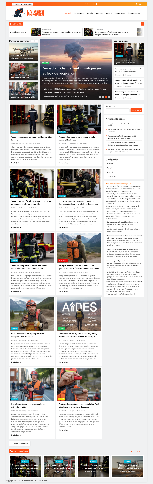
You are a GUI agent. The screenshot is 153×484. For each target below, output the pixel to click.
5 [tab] (142, 451)
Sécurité (109, 13)
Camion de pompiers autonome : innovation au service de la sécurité (68, 71)
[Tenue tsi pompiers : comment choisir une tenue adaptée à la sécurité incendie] (32, 248)
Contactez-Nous (134, 13)
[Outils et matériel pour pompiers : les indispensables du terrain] (32, 314)
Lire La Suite (15, 163)
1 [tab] (100, 97)
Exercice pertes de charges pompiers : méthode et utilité (23, 76)
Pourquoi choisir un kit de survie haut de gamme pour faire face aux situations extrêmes (79, 267)
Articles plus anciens (20, 443)
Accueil (68, 13)
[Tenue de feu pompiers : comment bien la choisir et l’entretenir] (20, 32)
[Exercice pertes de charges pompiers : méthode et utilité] (32, 384)
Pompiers (99, 13)
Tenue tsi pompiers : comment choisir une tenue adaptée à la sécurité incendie (29, 267)
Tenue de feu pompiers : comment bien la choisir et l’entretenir (67, 92)
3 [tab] (106, 97)
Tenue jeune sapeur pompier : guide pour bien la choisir (65, 89)
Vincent (119, 75)
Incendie (90, 13)
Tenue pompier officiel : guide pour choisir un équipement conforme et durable (128, 83)
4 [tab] (109, 97)
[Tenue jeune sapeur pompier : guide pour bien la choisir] (32, 119)
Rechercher (110, 106)
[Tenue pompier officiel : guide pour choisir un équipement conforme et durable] (73, 32)
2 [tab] (103, 97)
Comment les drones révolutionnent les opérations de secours (128, 468)
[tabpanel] (76, 69)
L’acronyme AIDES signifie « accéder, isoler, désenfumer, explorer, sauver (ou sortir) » (78, 335)
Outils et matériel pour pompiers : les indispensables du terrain (27, 335)
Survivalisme (120, 13)
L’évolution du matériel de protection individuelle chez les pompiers (59, 468)
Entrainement (79, 13)
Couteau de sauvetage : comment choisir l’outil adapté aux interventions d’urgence (79, 405)
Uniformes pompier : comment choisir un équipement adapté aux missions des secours (127, 95)
